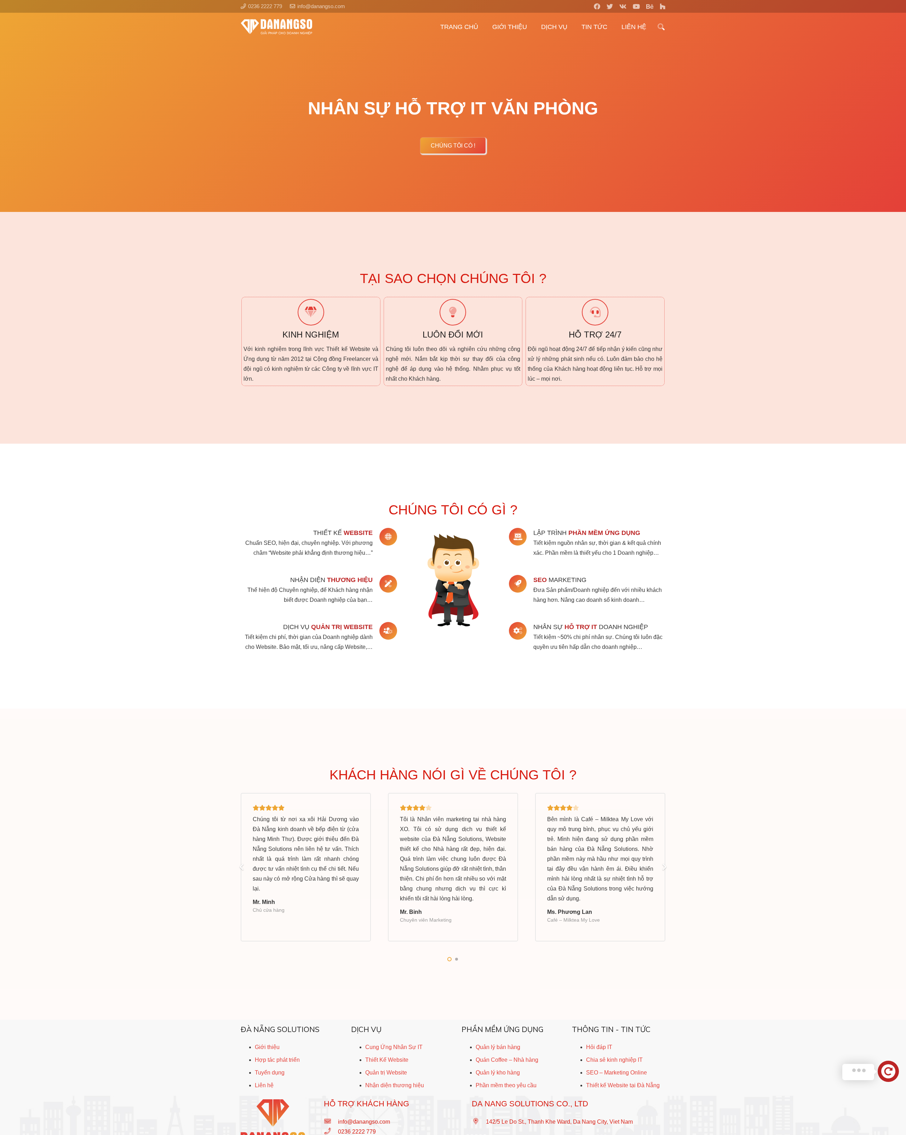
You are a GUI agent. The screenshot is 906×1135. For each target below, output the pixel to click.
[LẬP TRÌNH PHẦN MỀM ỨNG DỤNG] (521, 537)
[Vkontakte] (622, 6)
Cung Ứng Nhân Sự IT (394, 1047)
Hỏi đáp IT (599, 1047)
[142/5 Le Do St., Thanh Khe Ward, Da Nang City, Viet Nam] (479, 1122)
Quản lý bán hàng (498, 1047)
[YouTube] (636, 6)
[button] (449, 959)
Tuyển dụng (270, 1073)
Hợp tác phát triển (277, 1060)
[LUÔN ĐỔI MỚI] (453, 312)
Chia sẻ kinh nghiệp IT (614, 1060)
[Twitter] (610, 6)
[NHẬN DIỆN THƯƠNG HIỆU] (385, 584)
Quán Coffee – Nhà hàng (507, 1060)
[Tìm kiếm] (661, 27)
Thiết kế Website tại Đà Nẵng (623, 1085)
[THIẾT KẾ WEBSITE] (385, 537)
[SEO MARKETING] (521, 584)
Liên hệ (264, 1085)
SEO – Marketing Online (616, 1073)
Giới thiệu (267, 1047)
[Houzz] (662, 6)
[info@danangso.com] (331, 1122)
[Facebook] (597, 6)
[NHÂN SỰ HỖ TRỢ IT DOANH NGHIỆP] (521, 631)
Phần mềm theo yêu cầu (506, 1085)
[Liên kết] (276, 27)
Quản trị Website (386, 1073)
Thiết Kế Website (386, 1060)
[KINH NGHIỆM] (310, 312)
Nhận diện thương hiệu (394, 1085)
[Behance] (649, 6)
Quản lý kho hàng (498, 1073)
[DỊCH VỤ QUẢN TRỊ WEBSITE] (385, 631)
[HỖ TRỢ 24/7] (595, 312)
